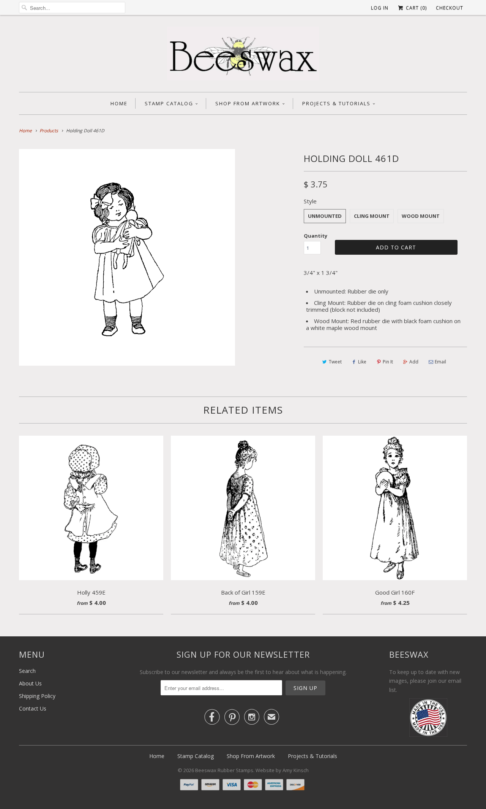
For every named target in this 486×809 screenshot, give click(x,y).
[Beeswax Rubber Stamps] (243, 55)
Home (119, 103)
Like (362, 361)
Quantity (315, 235)
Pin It (388, 361)
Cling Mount (372, 216)
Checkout (449, 8)
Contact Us (32, 708)
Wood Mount (421, 216)
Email (440, 361)
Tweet (335, 361)
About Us (30, 683)
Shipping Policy (37, 696)
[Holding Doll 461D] (127, 257)
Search (27, 670)
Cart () (415, 8)
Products (48, 130)
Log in (379, 8)
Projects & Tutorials (336, 103)
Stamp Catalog (169, 103)
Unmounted (325, 216)
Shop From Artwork (247, 103)
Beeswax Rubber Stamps (224, 770)
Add (413, 361)
